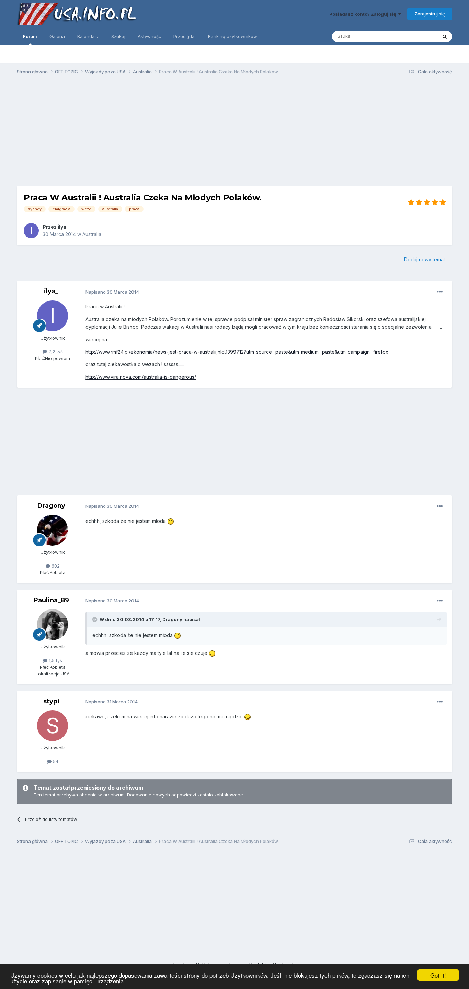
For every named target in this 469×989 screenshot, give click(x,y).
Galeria (57, 36)
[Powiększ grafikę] (170, 521)
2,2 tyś (55, 351)
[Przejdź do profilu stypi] (52, 725)
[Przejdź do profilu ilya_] (31, 230)
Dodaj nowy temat (424, 259)
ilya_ (63, 227)
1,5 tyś (54, 660)
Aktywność (149, 36)
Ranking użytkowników (232, 36)
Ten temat (417, 36)
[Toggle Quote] (95, 619)
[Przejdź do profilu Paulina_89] (52, 624)
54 (55, 761)
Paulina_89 (51, 600)
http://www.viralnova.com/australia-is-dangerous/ (140, 377)
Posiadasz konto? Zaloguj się (363, 14)
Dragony (51, 505)
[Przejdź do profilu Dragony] (52, 530)
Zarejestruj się (429, 14)
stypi (51, 701)
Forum (30, 36)
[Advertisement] (234, 133)
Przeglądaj (184, 36)
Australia (91, 234)
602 (55, 566)
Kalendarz (88, 36)
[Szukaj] (444, 36)
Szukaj (118, 36)
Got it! (438, 975)
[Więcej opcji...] (440, 292)
